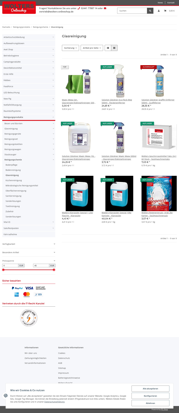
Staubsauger (10, 154)
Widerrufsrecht (65, 383)
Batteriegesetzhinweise (69, 377)
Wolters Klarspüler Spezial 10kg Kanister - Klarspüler (116, 214)
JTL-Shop (164, 409)
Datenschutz (64, 358)
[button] (159, 11)
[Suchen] (150, 11)
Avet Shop (8, 49)
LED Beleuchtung (12, 92)
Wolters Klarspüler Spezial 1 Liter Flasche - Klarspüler (77, 214)
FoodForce (8, 86)
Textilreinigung (13, 206)
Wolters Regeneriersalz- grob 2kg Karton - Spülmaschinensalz (157, 214)
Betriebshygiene (11, 55)
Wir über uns (31, 353)
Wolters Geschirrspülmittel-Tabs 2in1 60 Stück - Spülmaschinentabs (159, 157)
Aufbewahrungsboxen (14, 43)
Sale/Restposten (11, 228)
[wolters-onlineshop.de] (19, 7)
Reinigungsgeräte (12, 133)
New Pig (7, 98)
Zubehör (10, 211)
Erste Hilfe (8, 74)
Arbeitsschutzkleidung (14, 37)
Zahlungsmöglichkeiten (35, 358)
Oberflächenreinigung (16, 190)
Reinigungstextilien (13, 144)
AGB (60, 363)
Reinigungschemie (13, 159)
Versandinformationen (35, 363)
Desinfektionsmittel (13, 68)
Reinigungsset (11, 139)
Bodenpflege (11, 164)
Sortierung (69, 48)
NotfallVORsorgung (13, 104)
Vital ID (7, 222)
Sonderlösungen (13, 201)
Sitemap (62, 368)
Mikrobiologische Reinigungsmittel (22, 185)
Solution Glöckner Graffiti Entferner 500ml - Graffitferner (158, 101)
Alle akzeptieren (150, 388)
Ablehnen (150, 403)
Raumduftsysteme (12, 111)
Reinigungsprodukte (13, 117)
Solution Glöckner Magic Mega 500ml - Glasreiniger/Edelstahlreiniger (119, 157)
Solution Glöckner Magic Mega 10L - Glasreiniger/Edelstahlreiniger (78, 157)
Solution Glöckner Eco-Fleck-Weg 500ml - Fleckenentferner (117, 101)
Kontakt (171, 2)
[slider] (3, 269)
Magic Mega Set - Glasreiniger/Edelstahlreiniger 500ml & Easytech (79, 101)
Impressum (63, 373)
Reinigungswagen (12, 149)
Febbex (7, 80)
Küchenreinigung (14, 180)
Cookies (61, 353)
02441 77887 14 (89, 8)
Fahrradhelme (10, 234)
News (160, 2)
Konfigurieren (150, 396)
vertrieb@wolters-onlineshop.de (56, 11)
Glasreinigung (11, 128)
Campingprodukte (12, 61)
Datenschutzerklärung (54, 402)
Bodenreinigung (13, 170)
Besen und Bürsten (13, 123)
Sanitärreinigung (13, 196)
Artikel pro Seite (90, 48)
